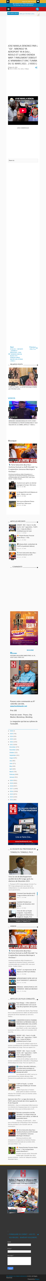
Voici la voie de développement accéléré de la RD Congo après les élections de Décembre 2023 (21, 879)
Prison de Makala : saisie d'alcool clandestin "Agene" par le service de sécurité (27, 980)
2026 (11, 731)
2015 (11, 794)
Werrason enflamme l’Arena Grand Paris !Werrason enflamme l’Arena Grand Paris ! (26, 503)
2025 (11, 733)
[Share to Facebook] (30, 417)
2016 (11, 791)
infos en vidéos (13, 68)
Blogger (37, 1279)
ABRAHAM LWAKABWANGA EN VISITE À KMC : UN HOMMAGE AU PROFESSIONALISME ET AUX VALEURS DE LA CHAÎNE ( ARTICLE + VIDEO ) (23, 423)
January (12, 777)
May (11, 766)
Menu (8, 1)
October (12, 752)
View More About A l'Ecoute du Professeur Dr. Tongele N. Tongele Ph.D (23, 920)
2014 (11, 797)
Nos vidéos (21, 68)
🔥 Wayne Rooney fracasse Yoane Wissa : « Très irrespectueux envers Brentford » (27, 538)
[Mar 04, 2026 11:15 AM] (21, 14)
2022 (11, 742)
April (11, 769)
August (12, 758)
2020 (11, 780)
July (11, 760)
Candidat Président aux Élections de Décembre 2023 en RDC (25, 904)
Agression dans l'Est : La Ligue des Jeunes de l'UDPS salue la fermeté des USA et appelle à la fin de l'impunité (22, 1101)
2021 (11, 744)
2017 (11, 788)
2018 (11, 786)
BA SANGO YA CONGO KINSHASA (23, 4)
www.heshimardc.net (18, 706)
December (13, 747)
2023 (11, 739)
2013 (11, 799)
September (13, 755)
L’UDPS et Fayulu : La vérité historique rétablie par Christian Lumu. (26, 1085)
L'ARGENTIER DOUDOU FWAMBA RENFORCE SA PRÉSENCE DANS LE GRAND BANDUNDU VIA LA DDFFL (26, 1022)
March (11, 771)
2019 (11, 783)
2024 (11, 736)
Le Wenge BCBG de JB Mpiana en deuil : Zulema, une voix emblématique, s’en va (27, 494)
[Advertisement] (23, 31)
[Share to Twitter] (33, 417)
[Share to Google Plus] (35, 417)
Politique (27, 68)
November (13, 750)
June (11, 763)
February (12, 774)
